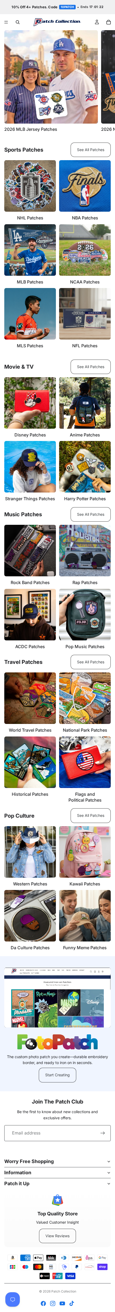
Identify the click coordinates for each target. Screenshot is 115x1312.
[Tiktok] (71, 1303)
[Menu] (6, 22)
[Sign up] (102, 1133)
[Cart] (108, 22)
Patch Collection (63, 1291)
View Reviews (57, 1236)
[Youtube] (62, 1303)
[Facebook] (43, 1303)
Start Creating (57, 1075)
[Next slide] (105, 81)
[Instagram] (52, 1303)
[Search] (18, 22)
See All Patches (90, 149)
